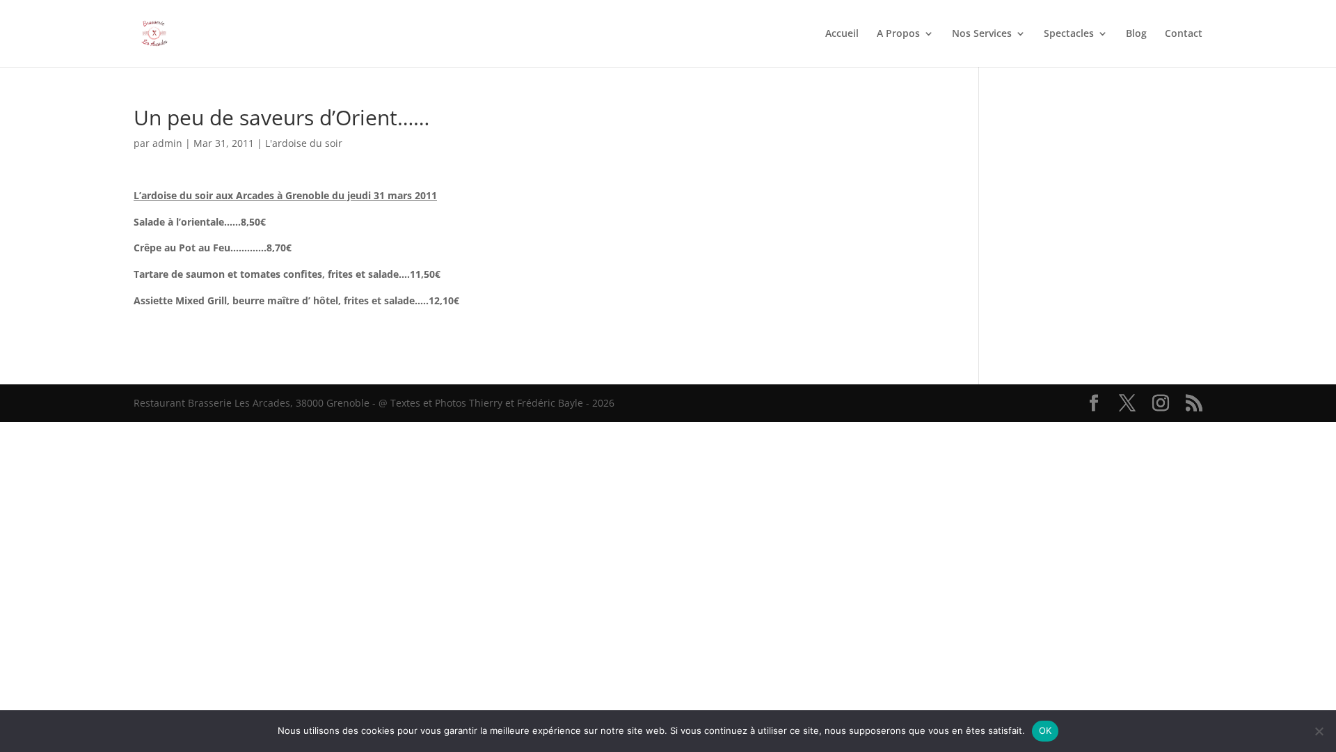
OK (1045, 730)
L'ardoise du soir (303, 143)
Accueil (842, 34)
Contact (1183, 34)
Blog (1136, 34)
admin (167, 143)
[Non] (1319, 731)
